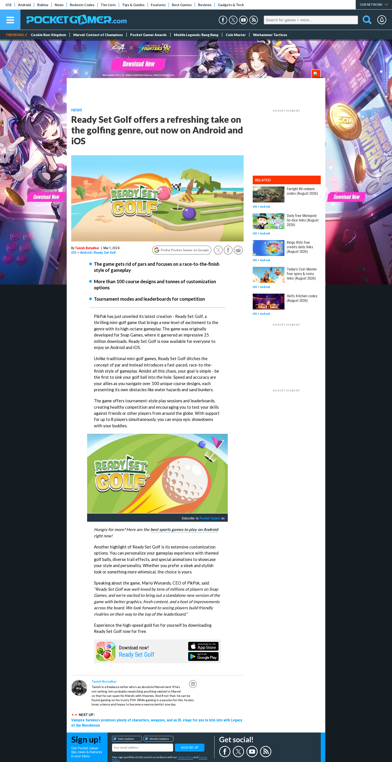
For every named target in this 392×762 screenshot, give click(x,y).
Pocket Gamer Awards (148, 35)
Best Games (182, 5)
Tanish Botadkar (87, 248)
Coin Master (236, 35)
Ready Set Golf (105, 253)
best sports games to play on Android (184, 529)
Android (24, 5)
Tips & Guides (133, 5)
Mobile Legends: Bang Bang (196, 35)
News (59, 5)
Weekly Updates (159, 738)
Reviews (204, 5)
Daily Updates (126, 738)
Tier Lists (108, 5)
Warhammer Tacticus (270, 35)
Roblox (42, 5)
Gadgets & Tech (231, 5)
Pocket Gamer (210, 518)
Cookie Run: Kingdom (48, 35)
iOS (9, 5)
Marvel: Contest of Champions (98, 35)
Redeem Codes (82, 5)
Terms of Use (185, 757)
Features (158, 5)
